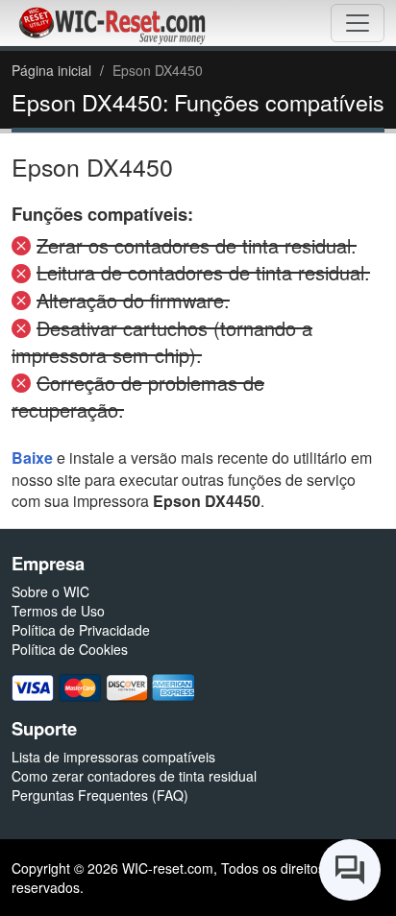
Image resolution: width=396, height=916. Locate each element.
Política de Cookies (70, 649)
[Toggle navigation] (357, 23)
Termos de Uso (58, 610)
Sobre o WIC (50, 591)
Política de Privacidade (81, 629)
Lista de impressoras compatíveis (113, 756)
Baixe (32, 457)
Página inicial (51, 70)
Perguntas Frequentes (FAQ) (100, 795)
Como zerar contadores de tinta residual (134, 775)
